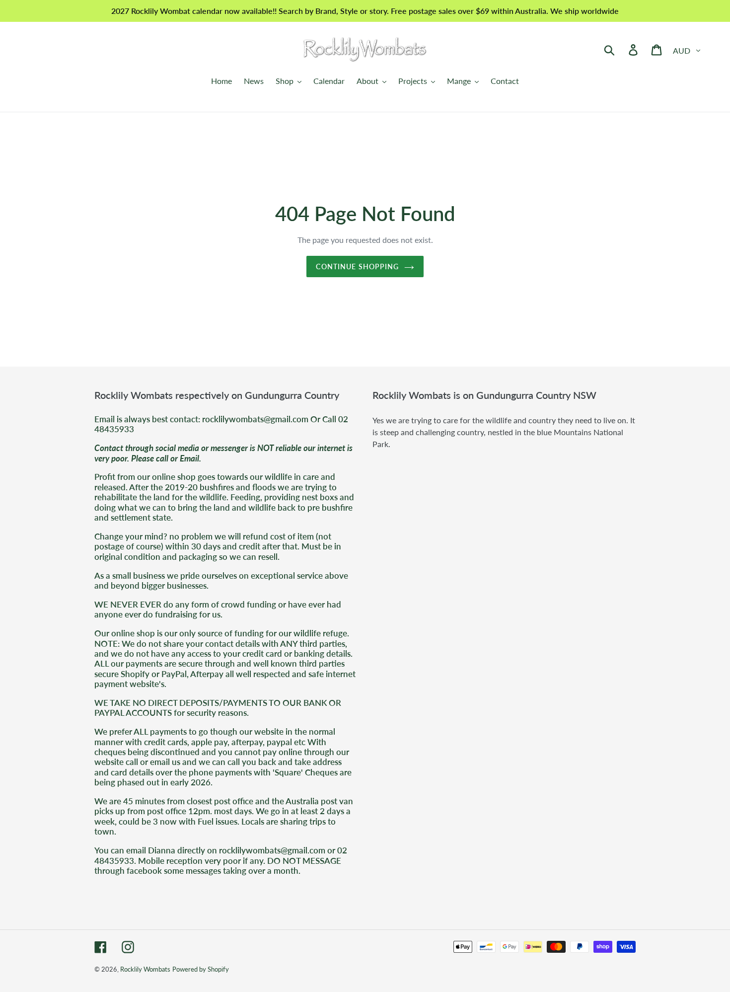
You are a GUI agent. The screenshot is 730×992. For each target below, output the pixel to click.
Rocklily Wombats (145, 969)
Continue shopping (357, 266)
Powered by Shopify (200, 969)
